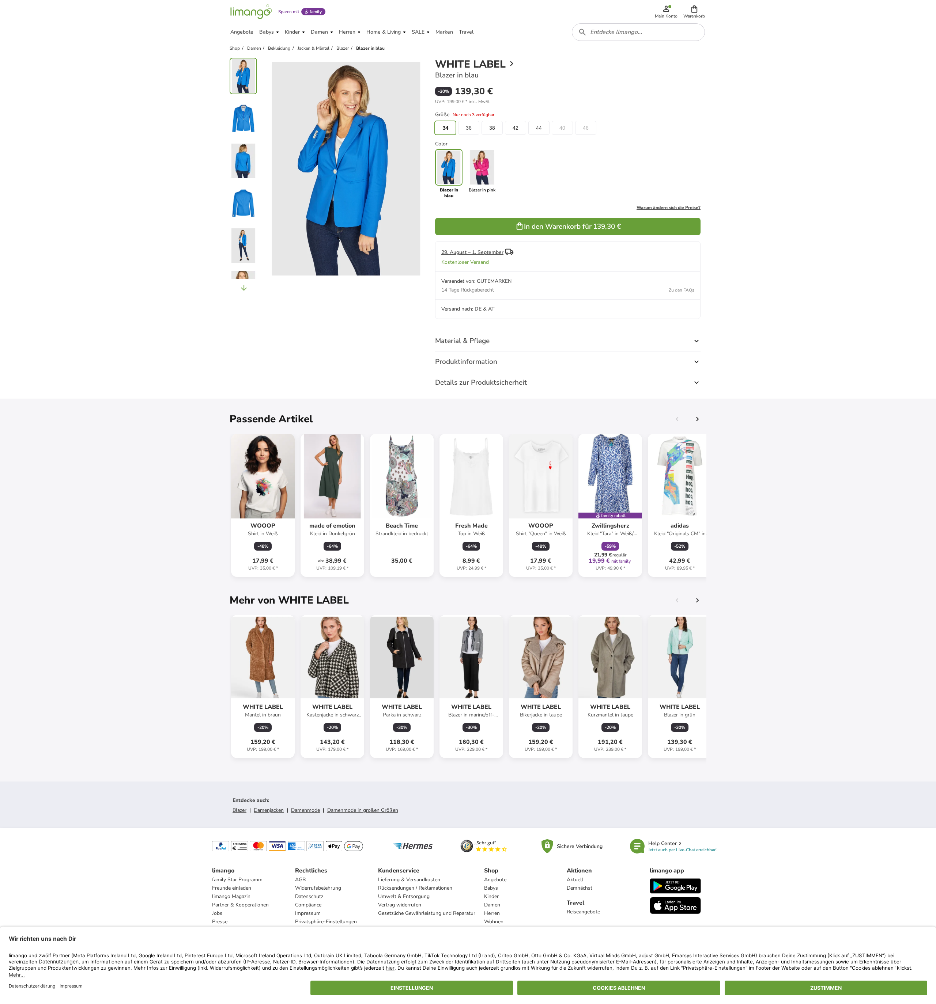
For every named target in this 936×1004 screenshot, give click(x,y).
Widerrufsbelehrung (318, 888)
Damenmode (305, 810)
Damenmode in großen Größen (362, 810)
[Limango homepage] (251, 11)
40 (562, 128)
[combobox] (638, 32)
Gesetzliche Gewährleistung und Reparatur (426, 913)
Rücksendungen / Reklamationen (415, 888)
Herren (492, 913)
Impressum (308, 913)
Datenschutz (309, 896)
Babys (491, 888)
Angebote (495, 879)
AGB (300, 879)
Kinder (491, 896)
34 (445, 128)
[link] (482, 174)
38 (492, 128)
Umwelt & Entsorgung (404, 896)
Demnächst (579, 888)
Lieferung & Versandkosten (409, 879)
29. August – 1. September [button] (472, 252)
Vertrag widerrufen (399, 904)
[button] (694, 11)
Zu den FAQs (681, 290)
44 (539, 128)
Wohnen (493, 921)
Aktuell (575, 879)
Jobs (217, 913)
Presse (219, 921)
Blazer (239, 810)
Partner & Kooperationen (240, 904)
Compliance (308, 904)
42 (515, 128)
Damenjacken (269, 810)
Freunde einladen (231, 888)
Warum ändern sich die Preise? (669, 207)
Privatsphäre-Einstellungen (326, 921)
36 (469, 128)
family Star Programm (237, 879)
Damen (492, 904)
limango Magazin (231, 896)
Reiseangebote (583, 911)
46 (586, 128)
